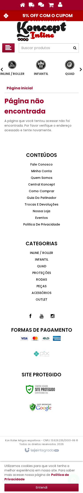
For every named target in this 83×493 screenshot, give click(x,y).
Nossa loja (41, 211)
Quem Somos (41, 178)
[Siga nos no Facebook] (30, 316)
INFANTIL (41, 259)
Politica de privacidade (41, 224)
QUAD (41, 266)
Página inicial (20, 88)
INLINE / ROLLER (41, 253)
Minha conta (41, 171)
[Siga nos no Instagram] (52, 316)
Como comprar (41, 191)
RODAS (41, 279)
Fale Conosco (41, 164)
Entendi (41, 487)
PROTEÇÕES (41, 273)
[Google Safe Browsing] (40, 407)
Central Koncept (41, 184)
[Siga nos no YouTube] (41, 316)
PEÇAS (41, 286)
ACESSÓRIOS (41, 293)
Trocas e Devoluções (41, 204)
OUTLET (41, 299)
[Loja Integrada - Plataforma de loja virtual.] (41, 450)
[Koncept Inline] (41, 31)
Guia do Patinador (41, 198)
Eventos (41, 218)
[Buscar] (74, 48)
